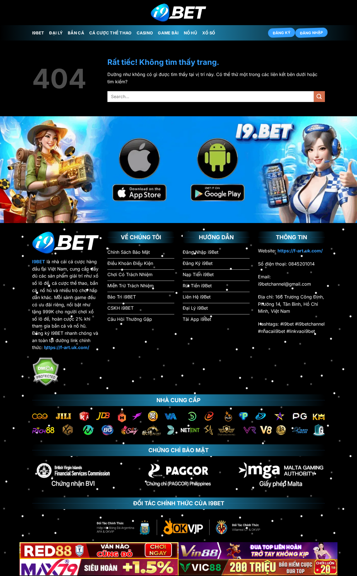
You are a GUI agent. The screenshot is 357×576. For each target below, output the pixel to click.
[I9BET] (178, 12)
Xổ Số (208, 32)
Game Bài (168, 32)
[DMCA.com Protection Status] (45, 371)
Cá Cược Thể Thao (110, 32)
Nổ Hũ (190, 32)
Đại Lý (56, 32)
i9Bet (38, 32)
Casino (145, 32)
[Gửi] (319, 96)
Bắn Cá (76, 32)
